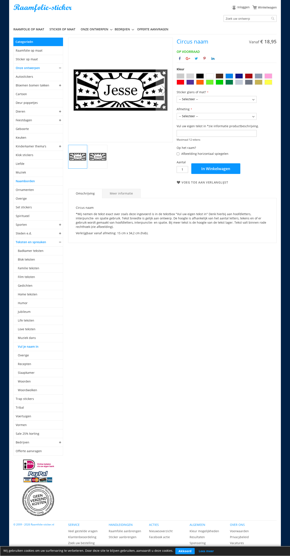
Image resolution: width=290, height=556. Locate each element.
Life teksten (26, 320)
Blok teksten (26, 259)
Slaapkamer (26, 373)
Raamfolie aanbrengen (125, 531)
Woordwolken (27, 390)
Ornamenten (25, 190)
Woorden (24, 381)
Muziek (21, 172)
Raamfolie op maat (29, 50)
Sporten (21, 225)
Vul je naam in (28, 346)
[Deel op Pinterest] (204, 58)
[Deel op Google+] (188, 58)
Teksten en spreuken (31, 242)
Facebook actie (159, 537)
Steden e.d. (24, 233)
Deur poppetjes (27, 103)
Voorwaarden (239, 531)
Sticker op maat (27, 59)
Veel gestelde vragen (83, 531)
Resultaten (197, 537)
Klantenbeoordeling (82, 537)
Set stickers (24, 207)
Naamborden (25, 181)
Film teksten (26, 277)
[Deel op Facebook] (180, 58)
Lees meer (206, 551)
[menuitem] (30, 29)
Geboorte (22, 129)
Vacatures (237, 543)
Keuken (21, 137)
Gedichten (25, 286)
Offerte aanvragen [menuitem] (152, 29)
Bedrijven (22, 442)
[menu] (145, 29)
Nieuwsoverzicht (161, 531)
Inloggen (243, 7)
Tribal (20, 407)
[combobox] (250, 18)
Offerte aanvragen (29, 451)
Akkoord (185, 551)
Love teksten (26, 329)
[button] (164, 90)
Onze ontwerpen (28, 68)
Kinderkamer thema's (31, 146)
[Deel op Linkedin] (212, 58)
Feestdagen (24, 120)
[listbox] (227, 79)
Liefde (20, 164)
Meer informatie (121, 193)
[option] (180, 76)
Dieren (20, 111)
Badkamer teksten (31, 251)
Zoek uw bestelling (81, 543)
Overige (21, 198)
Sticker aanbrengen (123, 537)
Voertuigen (23, 416)
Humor (23, 303)
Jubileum (24, 312)
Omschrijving (85, 193)
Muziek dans (27, 338)
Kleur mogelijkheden (204, 531)
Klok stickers (24, 155)
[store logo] (43, 8)
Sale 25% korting (27, 434)
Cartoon (21, 94)
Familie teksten (28, 268)
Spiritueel (23, 216)
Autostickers (24, 77)
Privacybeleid (239, 537)
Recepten (24, 364)
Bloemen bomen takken (32, 85)
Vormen (21, 425)
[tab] (85, 193)
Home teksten (27, 294)
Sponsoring (198, 543)
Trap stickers (25, 399)
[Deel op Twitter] (196, 58)
